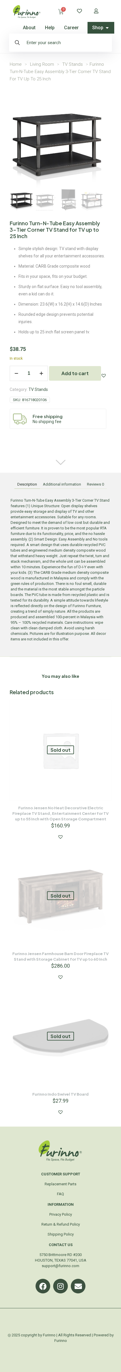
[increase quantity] (41, 373)
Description (27, 484)
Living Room (42, 64)
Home (16, 64)
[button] (103, 375)
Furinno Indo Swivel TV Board (60, 1094)
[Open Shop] (107, 27)
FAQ (60, 1194)
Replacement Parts (60, 1184)
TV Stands (72, 64)
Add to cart (75, 373)
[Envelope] (78, 1286)
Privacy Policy (60, 1214)
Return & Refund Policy (60, 1224)
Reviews (95, 484)
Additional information (62, 484)
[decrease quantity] (16, 373)
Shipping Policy (61, 1234)
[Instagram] (60, 1286)
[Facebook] (43, 1286)
